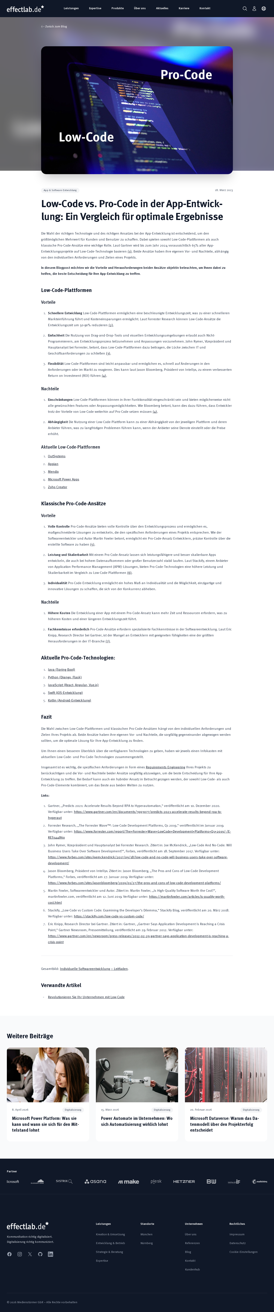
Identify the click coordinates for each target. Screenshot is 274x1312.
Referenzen (192, 1243)
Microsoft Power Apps (63, 479)
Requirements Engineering (165, 767)
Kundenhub (192, 1269)
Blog (188, 1252)
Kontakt (205, 8)
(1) (130, 251)
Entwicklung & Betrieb (110, 1243)
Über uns (140, 8)
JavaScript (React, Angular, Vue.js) (73, 685)
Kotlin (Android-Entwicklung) (69, 700)
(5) (92, 544)
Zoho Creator (57, 487)
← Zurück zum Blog (54, 27)
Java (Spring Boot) (61, 669)
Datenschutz (237, 1243)
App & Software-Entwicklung (60, 190)
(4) (104, 375)
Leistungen (71, 8)
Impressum (236, 1234)
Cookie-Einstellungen (243, 1252)
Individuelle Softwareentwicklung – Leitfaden (94, 969)
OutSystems (57, 456)
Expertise (95, 8)
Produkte (118, 8)
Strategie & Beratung (109, 1252)
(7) (108, 641)
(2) (111, 325)
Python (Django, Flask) (65, 677)
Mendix (53, 471)
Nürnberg (146, 1243)
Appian (53, 464)
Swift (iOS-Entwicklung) (65, 693)
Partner (12, 1171)
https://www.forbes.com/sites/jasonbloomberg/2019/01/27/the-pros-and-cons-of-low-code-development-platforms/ (134, 883)
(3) (108, 353)
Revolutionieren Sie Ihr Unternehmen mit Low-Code (86, 997)
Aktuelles (162, 8)
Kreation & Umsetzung (110, 1234)
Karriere (184, 8)
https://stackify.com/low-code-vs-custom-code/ (109, 916)
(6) (129, 573)
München (146, 1234)
